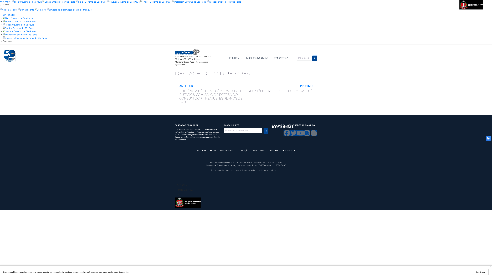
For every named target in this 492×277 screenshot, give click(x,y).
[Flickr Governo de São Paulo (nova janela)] (27, 1)
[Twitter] (293, 133)
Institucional (234, 58)
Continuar (480, 272)
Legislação (243, 150)
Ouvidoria (273, 150)
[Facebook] (287, 133)
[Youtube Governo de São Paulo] (19, 31)
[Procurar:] (304, 58)
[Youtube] (300, 133)
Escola (213, 150)
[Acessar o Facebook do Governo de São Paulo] (25, 37)
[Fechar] (490, 266)
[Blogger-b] (314, 133)
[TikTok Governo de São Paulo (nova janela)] (91, 1)
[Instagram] (307, 133)
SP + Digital (6, 1)
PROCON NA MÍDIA (227, 150)
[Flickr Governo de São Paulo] (18, 18)
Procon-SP (201, 150)
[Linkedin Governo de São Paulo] (19, 21)
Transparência (281, 58)
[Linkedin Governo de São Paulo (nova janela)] (59, 1)
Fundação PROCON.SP (187, 125)
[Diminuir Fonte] (26, 9)
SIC (178, 195)
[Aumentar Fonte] (8, 9)
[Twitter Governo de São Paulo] (18, 28)
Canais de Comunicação (257, 58)
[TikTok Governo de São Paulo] (18, 24)
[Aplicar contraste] (40, 9)
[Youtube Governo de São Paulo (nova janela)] (123, 1)
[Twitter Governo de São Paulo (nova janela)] (156, 1)
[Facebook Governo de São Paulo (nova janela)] (224, 1)
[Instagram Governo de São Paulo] (189, 1)
